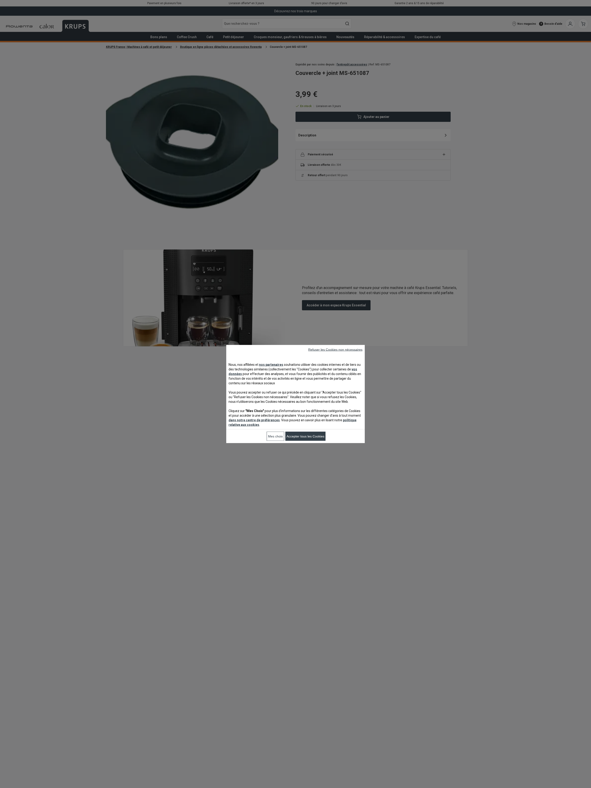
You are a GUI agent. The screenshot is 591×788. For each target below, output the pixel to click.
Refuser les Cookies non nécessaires (335, 349)
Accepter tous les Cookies (305, 436)
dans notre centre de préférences (254, 420)
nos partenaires (271, 364)
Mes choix (275, 436)
